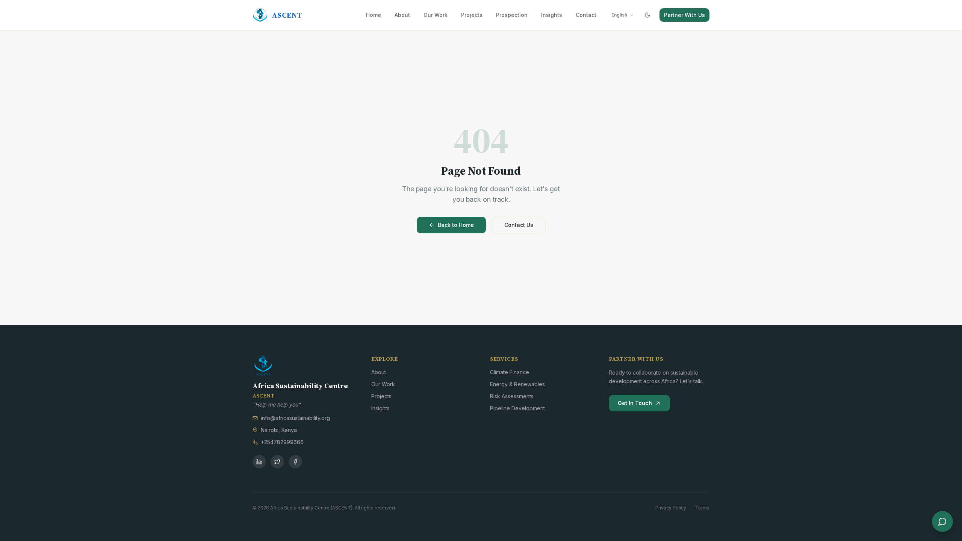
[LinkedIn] (259, 461)
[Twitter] (277, 461)
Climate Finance (509, 372)
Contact (586, 15)
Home (373, 15)
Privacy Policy (670, 508)
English (619, 15)
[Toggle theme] (647, 15)
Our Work (436, 15)
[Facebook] (295, 461)
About (402, 15)
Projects (472, 15)
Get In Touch (635, 403)
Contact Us (518, 225)
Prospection (512, 15)
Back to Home (456, 225)
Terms (702, 508)
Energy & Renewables (517, 384)
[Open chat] (942, 521)
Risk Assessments (512, 396)
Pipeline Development (517, 408)
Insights (551, 15)
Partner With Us (684, 15)
